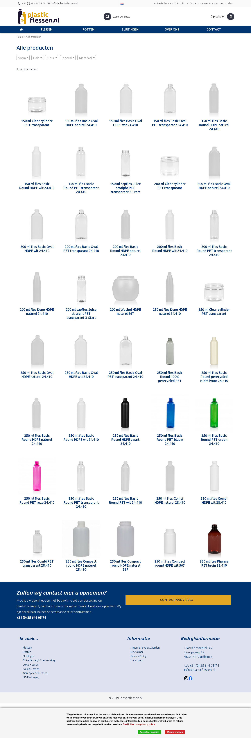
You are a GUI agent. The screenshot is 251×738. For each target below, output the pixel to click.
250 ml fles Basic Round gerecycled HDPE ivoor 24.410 (214, 377)
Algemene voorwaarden (145, 647)
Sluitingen (29, 656)
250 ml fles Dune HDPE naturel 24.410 (170, 311)
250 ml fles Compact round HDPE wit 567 (170, 563)
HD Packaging (31, 677)
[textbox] (23, 58)
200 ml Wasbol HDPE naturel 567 (125, 311)
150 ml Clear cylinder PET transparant (37, 123)
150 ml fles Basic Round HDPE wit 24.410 (36, 186)
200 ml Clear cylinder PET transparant (170, 186)
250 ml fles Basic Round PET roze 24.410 (36, 500)
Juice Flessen (31, 664)
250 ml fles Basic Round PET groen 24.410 (214, 439)
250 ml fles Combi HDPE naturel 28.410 (170, 500)
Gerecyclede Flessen (35, 673)
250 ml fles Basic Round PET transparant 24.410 (81, 502)
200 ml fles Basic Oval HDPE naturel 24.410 (214, 186)
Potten (27, 651)
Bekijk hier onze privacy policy (139, 724)
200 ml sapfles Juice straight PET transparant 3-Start (81, 313)
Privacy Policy (138, 656)
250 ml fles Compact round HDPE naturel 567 (125, 565)
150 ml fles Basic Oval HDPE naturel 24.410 (81, 123)
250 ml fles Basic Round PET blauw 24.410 (170, 439)
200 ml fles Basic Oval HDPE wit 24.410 (36, 248)
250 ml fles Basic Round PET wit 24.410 (125, 500)
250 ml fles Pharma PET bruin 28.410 (214, 563)
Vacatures (137, 660)
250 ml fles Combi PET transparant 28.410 (37, 563)
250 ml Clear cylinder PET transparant (214, 311)
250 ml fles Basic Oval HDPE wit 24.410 (81, 374)
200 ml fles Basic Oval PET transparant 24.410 (81, 248)
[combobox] (23, 57)
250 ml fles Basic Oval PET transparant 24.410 (125, 374)
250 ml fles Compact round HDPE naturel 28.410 (81, 565)
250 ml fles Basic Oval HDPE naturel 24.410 (36, 374)
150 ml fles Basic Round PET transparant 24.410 (81, 188)
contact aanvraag (176, 599)
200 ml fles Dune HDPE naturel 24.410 (37, 311)
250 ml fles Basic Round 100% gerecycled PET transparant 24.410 (169, 377)
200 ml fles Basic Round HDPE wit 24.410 (169, 248)
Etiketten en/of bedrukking (39, 660)
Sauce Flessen (31, 668)
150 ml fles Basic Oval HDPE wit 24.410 (125, 123)
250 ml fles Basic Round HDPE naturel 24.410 (37, 439)
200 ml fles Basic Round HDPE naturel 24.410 (125, 251)
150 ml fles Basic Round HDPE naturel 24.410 (214, 125)
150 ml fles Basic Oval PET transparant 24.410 (170, 123)
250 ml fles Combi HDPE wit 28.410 (214, 500)
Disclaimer (137, 651)
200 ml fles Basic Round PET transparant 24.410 (214, 251)
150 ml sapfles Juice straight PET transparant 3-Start (125, 188)
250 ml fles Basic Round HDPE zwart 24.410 (125, 439)
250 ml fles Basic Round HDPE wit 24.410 (81, 437)
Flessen (27, 647)
